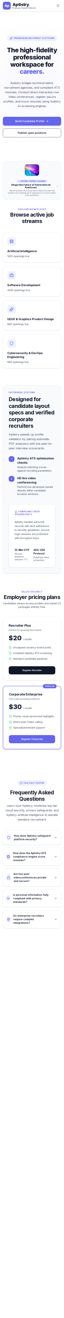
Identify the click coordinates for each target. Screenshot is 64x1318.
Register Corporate (32, 739)
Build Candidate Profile (29, 121)
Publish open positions (32, 132)
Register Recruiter (32, 670)
